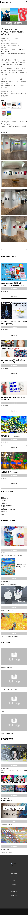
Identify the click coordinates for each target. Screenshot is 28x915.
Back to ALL (14, 248)
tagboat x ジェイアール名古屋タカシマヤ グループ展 (13, 361)
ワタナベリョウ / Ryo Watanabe (9, 689)
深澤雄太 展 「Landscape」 (11, 436)
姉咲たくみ (8, 108)
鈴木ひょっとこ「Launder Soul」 (9, 584)
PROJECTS (4, 511)
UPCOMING (4, 503)
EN (13, 2)
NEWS (2, 508)
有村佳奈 (3, 107)
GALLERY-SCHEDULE (6, 505)
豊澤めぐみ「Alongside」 (7, 610)
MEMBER (3, 506)
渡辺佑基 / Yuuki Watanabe (7, 667)
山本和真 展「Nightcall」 (10, 472)
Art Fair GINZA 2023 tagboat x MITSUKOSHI (13, 399)
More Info (14, 296)
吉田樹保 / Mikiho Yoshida (7, 733)
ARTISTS (3, 497)
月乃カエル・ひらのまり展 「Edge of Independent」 (14, 323)
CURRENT (3, 500)
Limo (2, 711)
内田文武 (13, 107)
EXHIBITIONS (4, 499)
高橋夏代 (3, 115)
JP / (11, 2)
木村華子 (19, 107)
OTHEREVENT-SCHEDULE (8, 510)
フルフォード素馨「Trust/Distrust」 (10, 636)
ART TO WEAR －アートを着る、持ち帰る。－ (12, 555)
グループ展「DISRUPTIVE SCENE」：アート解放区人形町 (14, 771)
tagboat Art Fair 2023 (6, 852)
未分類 (2, 514)
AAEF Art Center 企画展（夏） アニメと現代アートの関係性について (14, 284)
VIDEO (3, 513)
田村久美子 (8, 116)
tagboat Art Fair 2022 (6, 824)
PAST (2, 502)
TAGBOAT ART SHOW (6, 801)
